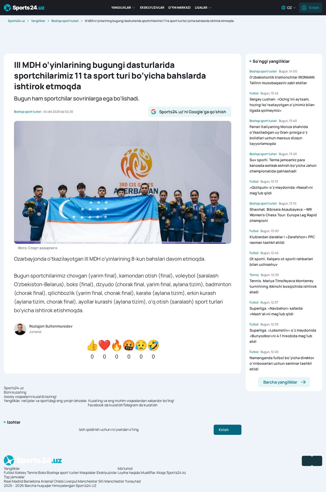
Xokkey (20, 472)
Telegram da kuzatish (140, 405)
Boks (42, 472)
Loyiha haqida (129, 472)
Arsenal (47, 481)
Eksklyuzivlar (107, 472)
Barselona (32, 481)
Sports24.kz (176, 472)
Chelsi (59, 481)
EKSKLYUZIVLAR (152, 7)
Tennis (32, 472)
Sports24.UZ (86, 485)
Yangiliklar (38, 21)
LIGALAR (201, 7)
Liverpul (70, 481)
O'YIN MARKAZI (179, 7)
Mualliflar (148, 472)
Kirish (314, 7)
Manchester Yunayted (122, 481)
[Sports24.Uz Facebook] (307, 461)
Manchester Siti (91, 481)
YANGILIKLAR (121, 7)
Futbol (9, 472)
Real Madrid (13, 481)
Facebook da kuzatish (105, 405)
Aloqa (161, 472)
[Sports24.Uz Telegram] (317, 461)
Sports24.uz (16, 21)
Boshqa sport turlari (65, 21)
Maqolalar (88, 472)
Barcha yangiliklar (280, 382)
